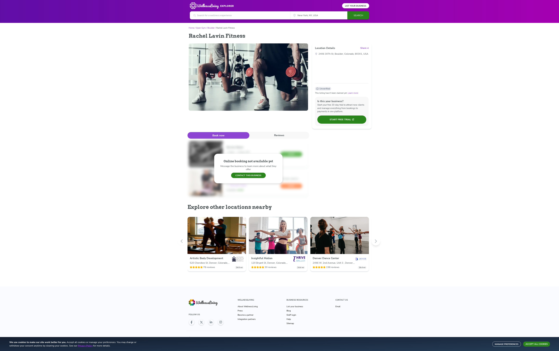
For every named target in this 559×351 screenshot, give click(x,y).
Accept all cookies (537, 344)
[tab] (218, 135)
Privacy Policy (85, 345)
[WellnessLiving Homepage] (206, 302)
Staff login (291, 315)
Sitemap (290, 323)
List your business (294, 306)
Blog (288, 310)
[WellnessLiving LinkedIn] (211, 322)
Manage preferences (506, 344)
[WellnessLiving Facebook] (191, 322)
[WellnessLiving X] (201, 322)
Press (240, 310)
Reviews (279, 135)
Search (358, 15)
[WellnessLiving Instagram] (221, 322)
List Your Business (355, 6)
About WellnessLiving (248, 306)
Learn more (353, 93)
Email (337, 306)
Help (288, 319)
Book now (218, 135)
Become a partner (245, 315)
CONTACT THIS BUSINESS (248, 175)
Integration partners (247, 319)
